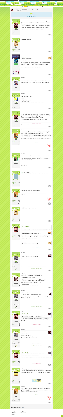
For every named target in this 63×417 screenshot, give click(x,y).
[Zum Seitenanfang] (62, 416)
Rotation (19, 407)
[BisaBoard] (31, 3)
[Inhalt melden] (49, 34)
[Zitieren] (50, 34)
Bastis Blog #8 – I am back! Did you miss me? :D (36, 268)
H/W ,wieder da (36, 142)
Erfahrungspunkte (14, 31)
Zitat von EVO (24, 254)
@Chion (22, 172)
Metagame (15, 407)
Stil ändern (51, 409)
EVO (14, 10)
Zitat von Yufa (24, 57)
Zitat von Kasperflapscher (26, 226)
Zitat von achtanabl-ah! (25, 292)
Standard (12, 407)
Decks (17, 407)
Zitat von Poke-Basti (25, 313)
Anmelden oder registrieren (14, 0)
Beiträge (13, 183)
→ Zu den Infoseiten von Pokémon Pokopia (31, 16)
